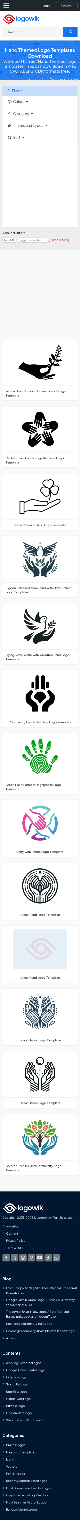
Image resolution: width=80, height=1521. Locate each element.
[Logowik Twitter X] (14, 1257)
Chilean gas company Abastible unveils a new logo (40, 1331)
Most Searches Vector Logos (26, 1502)
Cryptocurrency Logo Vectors (27, 1495)
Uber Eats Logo (16, 1391)
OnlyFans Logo (16, 1377)
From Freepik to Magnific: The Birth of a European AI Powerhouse (41, 1290)
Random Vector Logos (22, 1509)
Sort (16, 137)
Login (46, 5)
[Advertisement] (40, 185)
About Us (12, 1226)
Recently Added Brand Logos (26, 1481)
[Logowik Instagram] (23, 1257)
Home (33, 79)
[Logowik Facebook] (6, 1257)
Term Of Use (14, 1247)
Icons (10, 1459)
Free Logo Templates (21, 1452)
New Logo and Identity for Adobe (29, 1323)
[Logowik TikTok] (48, 1257)
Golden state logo (19, 1413)
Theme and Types (28, 125)
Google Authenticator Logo (25, 1370)
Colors (18, 101)
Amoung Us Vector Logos (23, 1363)
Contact (12, 1233)
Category (21, 113)
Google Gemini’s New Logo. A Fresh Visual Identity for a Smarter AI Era (40, 1302)
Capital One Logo (18, 1398)
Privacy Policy (15, 1240)
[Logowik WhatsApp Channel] (56, 1257)
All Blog (11, 1338)
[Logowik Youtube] (39, 1257)
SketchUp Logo (17, 1384)
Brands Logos (15, 1445)
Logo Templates (54, 79)
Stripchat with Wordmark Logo (27, 1420)
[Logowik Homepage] (20, 18)
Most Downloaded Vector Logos (28, 1488)
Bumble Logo (15, 1406)
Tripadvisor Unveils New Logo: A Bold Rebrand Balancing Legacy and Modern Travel (37, 1314)
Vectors (11, 1466)
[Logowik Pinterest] (31, 1257)
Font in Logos (15, 1473)
